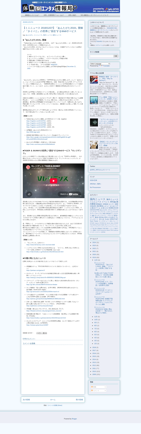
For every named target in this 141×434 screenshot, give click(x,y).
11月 (96, 316)
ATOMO (92, 223)
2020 (94, 254)
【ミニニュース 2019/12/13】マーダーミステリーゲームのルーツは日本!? (103, 291)
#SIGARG (99, 41)
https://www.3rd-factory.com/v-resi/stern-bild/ (40, 245)
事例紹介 (99, 204)
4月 (95, 338)
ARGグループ (114, 221)
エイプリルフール (112, 225)
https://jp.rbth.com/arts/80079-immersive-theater (41, 284)
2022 (94, 248)
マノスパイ (102, 212)
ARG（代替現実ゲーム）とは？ (54, 15)
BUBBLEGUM (113, 208)
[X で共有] (42, 333)
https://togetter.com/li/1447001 (36, 127)
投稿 (94, 387)
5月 (95, 334)
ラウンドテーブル (96, 213)
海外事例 (100, 206)
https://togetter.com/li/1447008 (36, 125)
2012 (94, 365)
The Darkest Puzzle (95, 225)
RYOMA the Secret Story (107, 223)
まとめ (112, 206)
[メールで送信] (37, 333)
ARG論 (113, 202)
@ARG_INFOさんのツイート (100, 170)
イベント (105, 202)
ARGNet (101, 217)
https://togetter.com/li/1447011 (36, 121)
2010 (94, 371)
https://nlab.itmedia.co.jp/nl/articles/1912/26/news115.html (44, 252)
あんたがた (29, 35)
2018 (94, 347)
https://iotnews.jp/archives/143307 (37, 325)
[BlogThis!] (40, 333)
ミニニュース (38, 35)
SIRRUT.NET (114, 219)
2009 (94, 374)
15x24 (98, 230)
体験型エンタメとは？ (32, 15)
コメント (96, 390)
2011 (94, 368)
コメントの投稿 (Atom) (54, 405)
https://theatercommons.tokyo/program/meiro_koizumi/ (43, 311)
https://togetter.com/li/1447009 (36, 123)
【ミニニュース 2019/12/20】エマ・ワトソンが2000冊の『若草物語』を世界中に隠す (103, 282)
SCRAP (116, 223)
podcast (116, 230)
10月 (96, 319)
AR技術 (105, 204)
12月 (96, 260)
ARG (104, 213)
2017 (94, 350)
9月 (95, 322)
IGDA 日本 (93, 180)
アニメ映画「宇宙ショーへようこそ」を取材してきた (108, 98)
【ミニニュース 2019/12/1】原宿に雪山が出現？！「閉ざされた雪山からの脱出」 (103, 310)
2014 (94, 359)
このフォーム (99, 45)
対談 (104, 228)
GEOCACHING (95, 210)
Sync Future (94, 221)
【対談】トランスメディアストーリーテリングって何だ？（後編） (108, 143)
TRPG (112, 230)
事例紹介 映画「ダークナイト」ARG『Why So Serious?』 (108, 78)
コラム (110, 210)
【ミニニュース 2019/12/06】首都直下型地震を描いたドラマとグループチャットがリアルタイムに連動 (103, 300)
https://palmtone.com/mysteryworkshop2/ (39, 306)
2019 (94, 257)
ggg (93, 215)
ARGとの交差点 (109, 217)
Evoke (107, 219)
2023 (94, 245)
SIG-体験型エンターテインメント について (94, 15)
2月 (95, 343)
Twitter (103, 225)
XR (106, 225)
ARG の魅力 (72, 15)
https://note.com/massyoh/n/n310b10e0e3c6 (40, 144)
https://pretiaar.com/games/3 (35, 270)
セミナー (112, 204)
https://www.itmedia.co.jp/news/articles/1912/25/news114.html (46, 318)
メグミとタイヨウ (112, 212)
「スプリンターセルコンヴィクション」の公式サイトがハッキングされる (108, 121)
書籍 (96, 217)
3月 (95, 340)
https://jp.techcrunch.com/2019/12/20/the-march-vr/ (42, 291)
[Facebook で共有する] (44, 333)
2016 (94, 353)
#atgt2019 (54, 64)
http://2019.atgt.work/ (33, 132)
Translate (106, 66)
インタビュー (104, 221)
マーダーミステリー (95, 232)
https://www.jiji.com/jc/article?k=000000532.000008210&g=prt (46, 277)
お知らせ (104, 208)
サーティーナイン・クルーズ (104, 215)
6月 (95, 331)
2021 (94, 251)
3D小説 (101, 219)
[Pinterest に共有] (46, 333)
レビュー (106, 206)
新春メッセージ (110, 228)
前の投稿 (79, 400)
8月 (95, 325)
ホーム (53, 400)
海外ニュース (47, 35)
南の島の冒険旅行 (98, 228)
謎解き (95, 230)
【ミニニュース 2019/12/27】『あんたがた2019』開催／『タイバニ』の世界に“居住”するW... (103, 266)
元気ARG (93, 206)
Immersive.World (105, 230)
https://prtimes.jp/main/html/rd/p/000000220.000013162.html (45, 299)
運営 (116, 204)
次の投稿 (26, 400)
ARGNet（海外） (96, 184)
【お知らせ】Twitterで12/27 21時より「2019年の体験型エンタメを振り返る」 (103, 275)
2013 (94, 362)
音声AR (103, 232)
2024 (94, 242)
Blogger (74, 419)
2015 (94, 356)
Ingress (97, 223)
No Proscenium (95, 187)
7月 (95, 328)
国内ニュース (57, 35)
